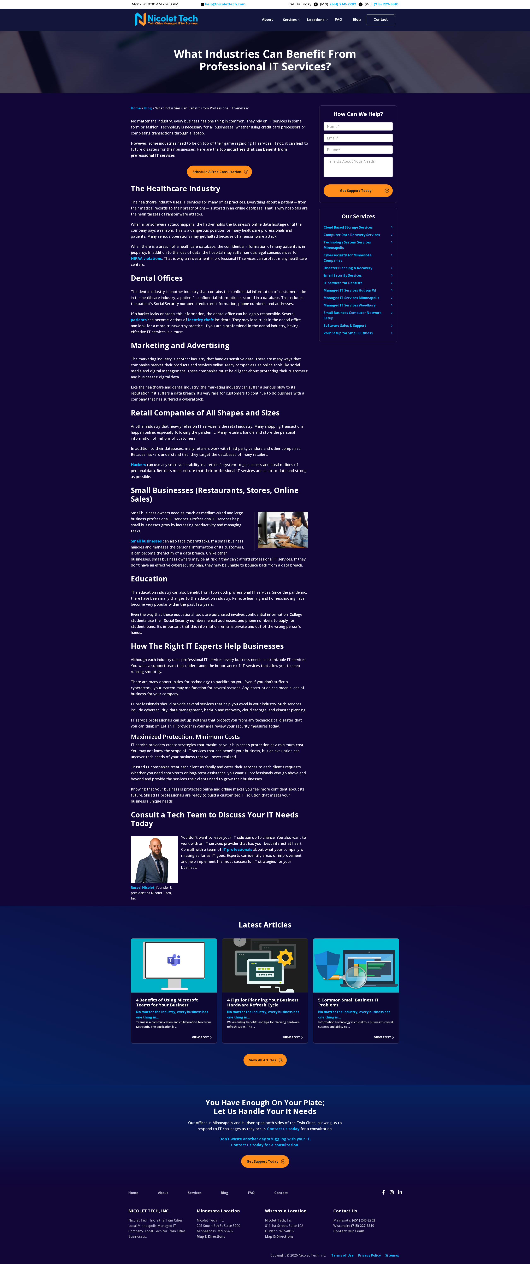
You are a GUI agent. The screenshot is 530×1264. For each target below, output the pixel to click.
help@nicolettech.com (225, 4)
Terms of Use (342, 1255)
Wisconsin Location (286, 1211)
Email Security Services (343, 275)
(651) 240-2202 (343, 4)
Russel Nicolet (142, 887)
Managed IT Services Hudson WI (350, 290)
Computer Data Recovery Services (352, 234)
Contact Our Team (348, 1231)
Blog (357, 20)
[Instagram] (392, 1192)
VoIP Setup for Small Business (348, 333)
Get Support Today (262, 1161)
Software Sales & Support (345, 325)
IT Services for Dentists (343, 283)
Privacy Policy (369, 1255)
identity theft (201, 319)
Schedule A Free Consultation (217, 172)
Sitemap (392, 1255)
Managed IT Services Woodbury (350, 305)
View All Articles (262, 1060)
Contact (380, 20)
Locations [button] (315, 20)
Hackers (138, 464)
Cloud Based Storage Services (348, 227)
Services (290, 19)
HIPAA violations (146, 258)
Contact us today (283, 1128)
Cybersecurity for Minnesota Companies (347, 258)
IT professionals (237, 849)
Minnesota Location (218, 1211)
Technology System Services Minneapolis (347, 245)
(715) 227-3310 (386, 4)
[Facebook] (383, 1192)
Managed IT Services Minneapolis (351, 297)
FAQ (338, 20)
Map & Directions (211, 1236)
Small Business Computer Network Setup (353, 315)
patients (139, 319)
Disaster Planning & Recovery (348, 268)
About (267, 20)
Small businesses (146, 541)
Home (136, 108)
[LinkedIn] (400, 1192)
